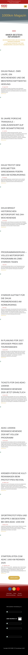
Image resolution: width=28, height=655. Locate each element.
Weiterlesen (3, 93)
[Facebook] (10, 589)
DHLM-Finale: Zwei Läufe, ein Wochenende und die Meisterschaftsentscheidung (14, 77)
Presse (15, 593)
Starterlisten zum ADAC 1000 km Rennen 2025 (13, 559)
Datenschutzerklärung (10, 595)
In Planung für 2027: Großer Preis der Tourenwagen (12, 343)
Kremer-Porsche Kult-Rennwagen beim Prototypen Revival (14, 476)
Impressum (19, 595)
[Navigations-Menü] (25, 6)
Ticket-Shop (9, 593)
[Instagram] (14, 589)
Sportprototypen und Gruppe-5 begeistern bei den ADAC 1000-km (14, 518)
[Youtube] (18, 589)
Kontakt (19, 593)
